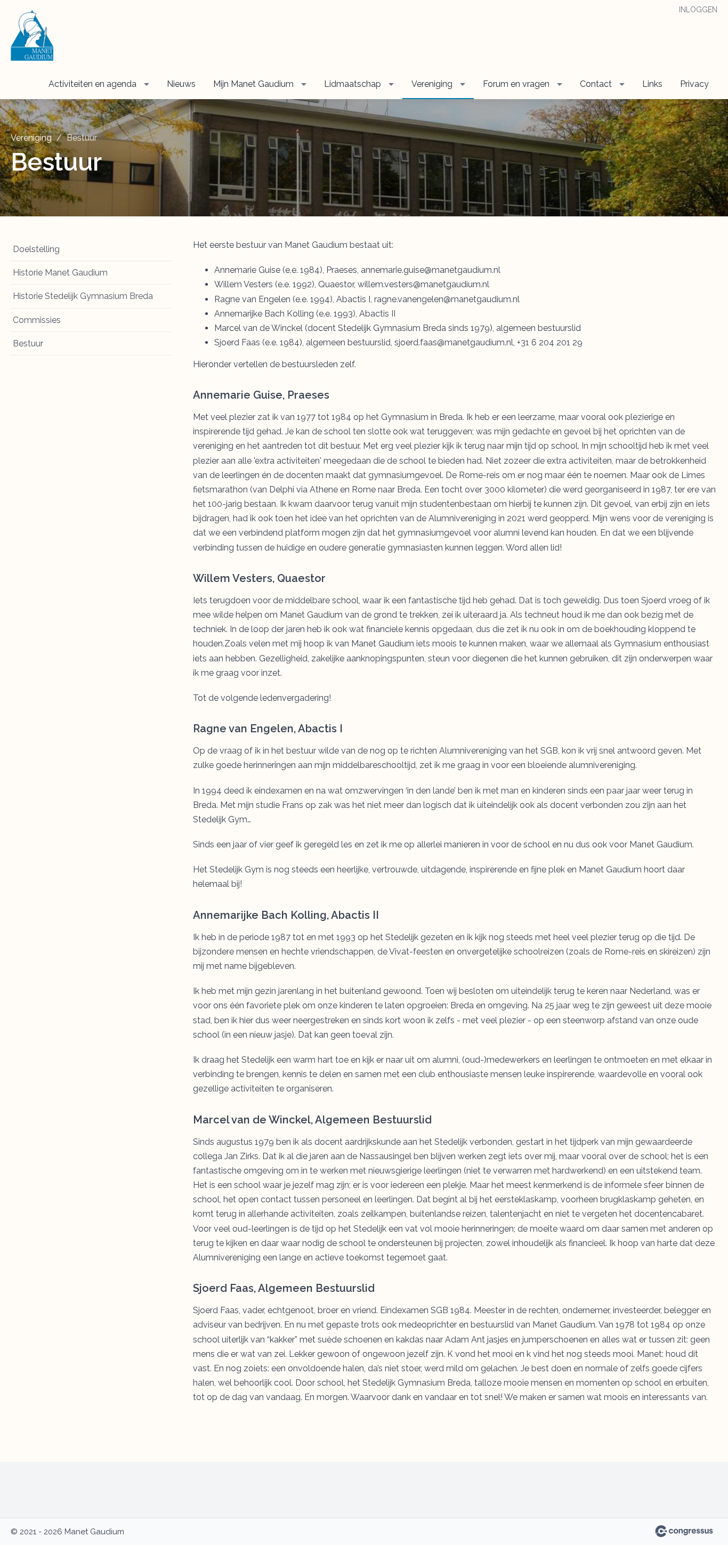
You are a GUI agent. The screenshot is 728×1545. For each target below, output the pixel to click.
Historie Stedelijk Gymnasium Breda (83, 296)
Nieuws (181, 84)
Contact (596, 84)
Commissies (37, 320)
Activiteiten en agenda (92, 84)
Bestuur (28, 343)
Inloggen (698, 9)
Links (652, 84)
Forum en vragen (516, 84)
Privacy (694, 84)
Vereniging (431, 84)
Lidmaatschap (352, 84)
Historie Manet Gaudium (60, 273)
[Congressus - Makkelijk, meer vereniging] (684, 1531)
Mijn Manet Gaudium (253, 84)
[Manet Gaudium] (32, 35)
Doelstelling (36, 249)
